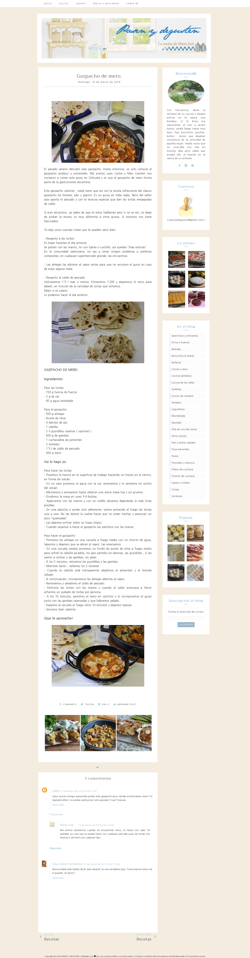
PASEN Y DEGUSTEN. (71, 956)
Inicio (48, 3)
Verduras (177, 496)
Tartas (175, 489)
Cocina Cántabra (181, 376)
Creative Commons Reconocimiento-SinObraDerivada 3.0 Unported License (170, 956)
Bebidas (176, 349)
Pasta (175, 456)
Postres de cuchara (183, 476)
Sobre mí (132, 3)
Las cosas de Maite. (109, 956)
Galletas (177, 389)
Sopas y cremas (181, 483)
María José (67, 825)
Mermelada (178, 416)
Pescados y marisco (183, 463)
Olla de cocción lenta (184, 429)
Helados (176, 402)
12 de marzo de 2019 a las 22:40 (96, 825)
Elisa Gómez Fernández (67, 864)
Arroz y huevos (181, 342)
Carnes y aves (180, 369)
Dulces (64, 3)
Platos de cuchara (182, 469)
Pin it (105, 704)
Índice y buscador (106, 3)
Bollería (176, 362)
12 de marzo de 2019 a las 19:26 (102, 864)
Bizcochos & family (183, 356)
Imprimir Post (126, 704)
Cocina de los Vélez (183, 382)
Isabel (56, 791)
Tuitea (89, 704)
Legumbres (178, 409)
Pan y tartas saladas (183, 442)
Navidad (176, 423)
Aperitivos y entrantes (185, 336)
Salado (81, 3)
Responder (58, 805)
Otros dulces (179, 436)
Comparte (69, 704)
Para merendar (180, 449)
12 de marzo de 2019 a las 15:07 (79, 791)
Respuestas (57, 814)
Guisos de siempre (183, 396)
